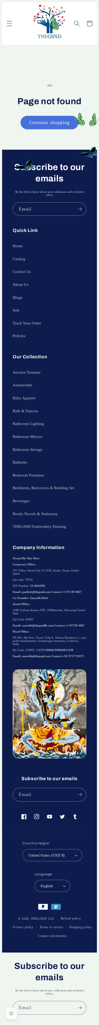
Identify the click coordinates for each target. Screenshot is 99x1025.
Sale (16, 310)
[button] (9, 23)
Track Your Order (27, 323)
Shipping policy (80, 927)
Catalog (19, 259)
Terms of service (51, 927)
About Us (21, 284)
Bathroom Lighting (28, 423)
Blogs (17, 297)
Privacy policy (23, 927)
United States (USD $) (47, 855)
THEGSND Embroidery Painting (39, 526)
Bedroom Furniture (28, 475)
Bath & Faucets (25, 411)
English (47, 886)
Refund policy (71, 918)
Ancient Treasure (27, 372)
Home (18, 246)
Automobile (22, 385)
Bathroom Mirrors (27, 436)
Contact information (52, 936)
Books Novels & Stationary (35, 513)
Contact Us (22, 271)
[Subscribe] (79, 209)
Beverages (21, 500)
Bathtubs (20, 462)
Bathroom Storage (28, 449)
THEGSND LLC (43, 919)
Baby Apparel (24, 398)
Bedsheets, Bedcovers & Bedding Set (43, 488)
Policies (19, 335)
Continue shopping (49, 122)
